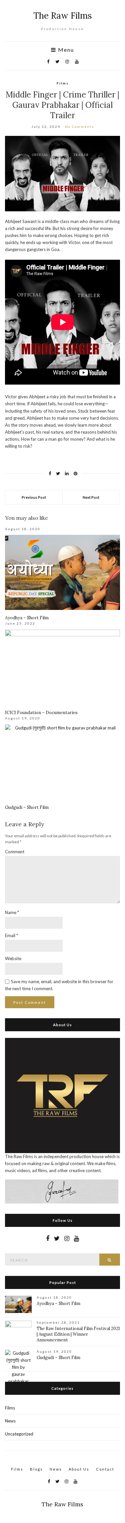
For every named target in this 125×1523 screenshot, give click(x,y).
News (10, 1421)
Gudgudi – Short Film (27, 807)
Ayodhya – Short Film (27, 618)
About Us (79, 1469)
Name (12, 912)
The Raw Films (62, 15)
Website (13, 958)
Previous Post (34, 497)
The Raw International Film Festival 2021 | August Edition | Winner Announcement (78, 1334)
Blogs (36, 1469)
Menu (65, 49)
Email (11, 935)
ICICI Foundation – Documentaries (41, 712)
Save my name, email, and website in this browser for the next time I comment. (59, 985)
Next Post (91, 497)
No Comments (79, 127)
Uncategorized (19, 1434)
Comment (14, 851)
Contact (105, 1469)
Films (63, 83)
